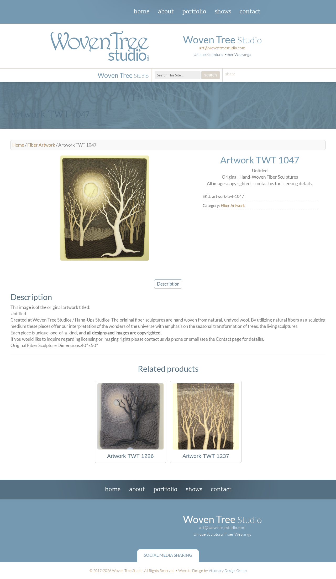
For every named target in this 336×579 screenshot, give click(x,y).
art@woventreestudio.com (222, 48)
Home (141, 12)
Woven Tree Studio (99, 12)
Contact (250, 12)
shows (223, 12)
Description (168, 284)
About (166, 12)
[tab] (168, 284)
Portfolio (194, 12)
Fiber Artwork (41, 145)
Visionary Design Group (227, 570)
